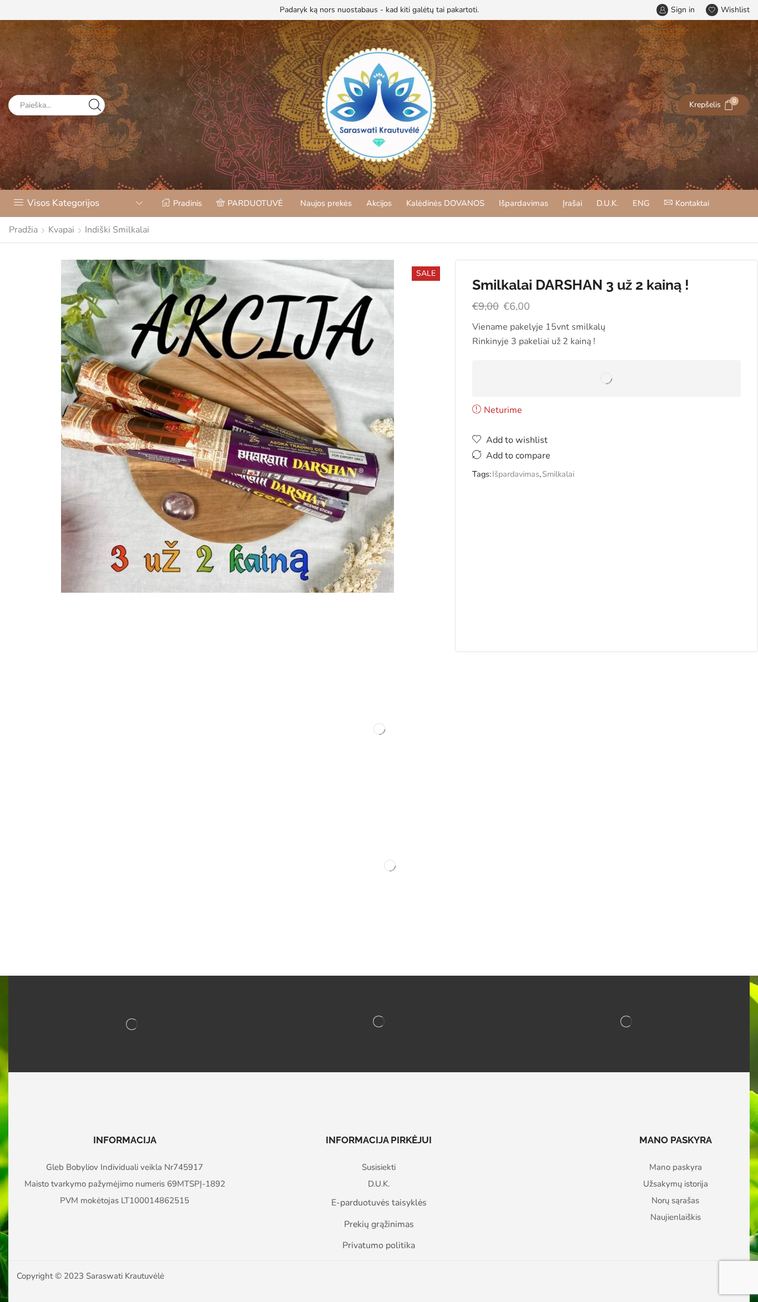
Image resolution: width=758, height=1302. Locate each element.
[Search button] (94, 105)
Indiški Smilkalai (117, 230)
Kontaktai (692, 203)
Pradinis (187, 203)
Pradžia (23, 230)
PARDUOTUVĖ (255, 203)
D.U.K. (607, 203)
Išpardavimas (523, 203)
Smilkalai (558, 474)
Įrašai (572, 203)
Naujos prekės (326, 203)
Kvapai (61, 230)
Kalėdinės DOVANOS (445, 203)
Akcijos (379, 203)
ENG (641, 203)
